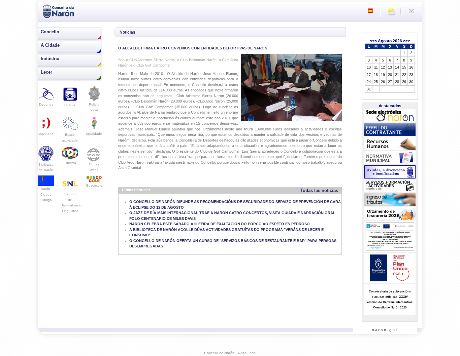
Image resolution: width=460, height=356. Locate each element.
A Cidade (50, 45)
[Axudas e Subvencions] (389, 172)
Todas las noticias (319, 190)
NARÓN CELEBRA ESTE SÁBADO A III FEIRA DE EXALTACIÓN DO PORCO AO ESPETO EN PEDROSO (219, 224)
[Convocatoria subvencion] (389, 300)
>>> (406, 41)
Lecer (46, 72)
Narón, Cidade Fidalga (46, 194)
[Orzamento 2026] (389, 214)
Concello (50, 31)
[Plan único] (389, 268)
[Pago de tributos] (389, 200)
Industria (50, 58)
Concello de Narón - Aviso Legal (230, 353)
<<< (373, 41)
